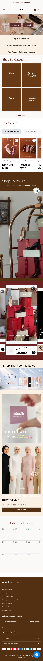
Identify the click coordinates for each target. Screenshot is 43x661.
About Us (4, 586)
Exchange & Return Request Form (11, 600)
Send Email (34, 622)
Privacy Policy (6, 607)
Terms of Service (6, 610)
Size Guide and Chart (7, 589)
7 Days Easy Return (7, 596)
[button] (3, 9)
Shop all (28, 25)
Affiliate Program (7, 603)
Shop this (15, 25)
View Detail (14, 340)
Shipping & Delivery (7, 593)
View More (11, 436)
